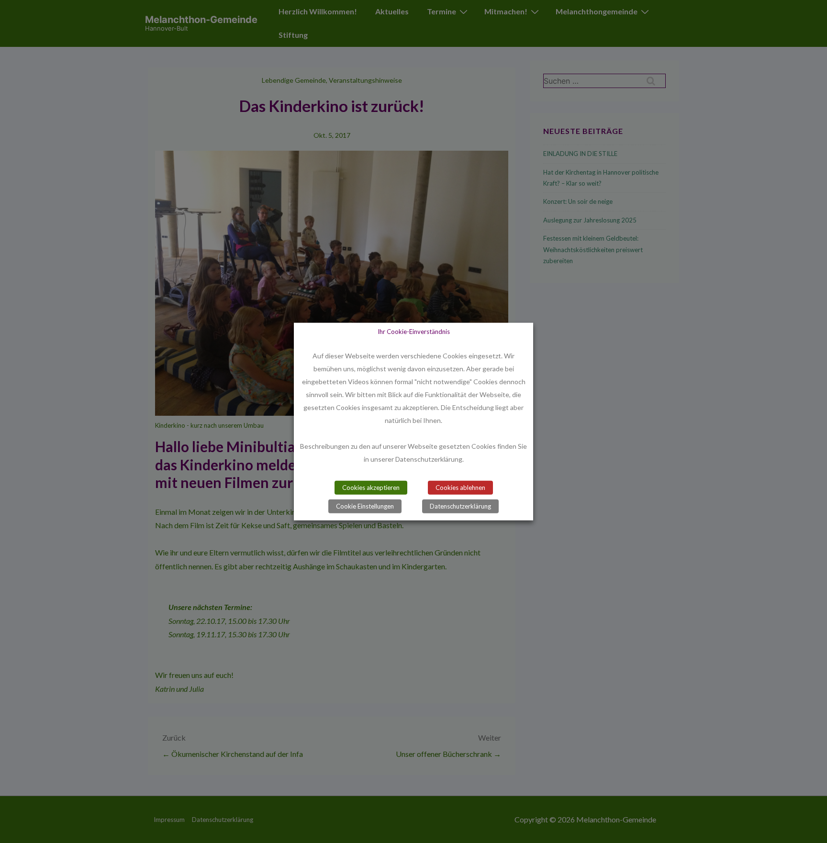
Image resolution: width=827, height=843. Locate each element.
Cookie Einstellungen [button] (365, 506)
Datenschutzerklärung (460, 506)
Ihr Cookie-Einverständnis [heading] (414, 331)
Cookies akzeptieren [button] (371, 487)
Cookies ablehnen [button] (460, 487)
